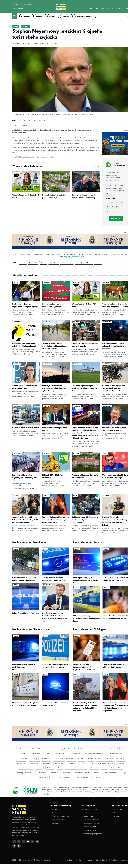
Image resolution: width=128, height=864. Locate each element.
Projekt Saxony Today (49, 788)
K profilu (114, 218)
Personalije (33, 263)
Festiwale (42, 777)
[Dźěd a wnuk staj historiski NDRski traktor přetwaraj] (86, 182)
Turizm (23, 263)
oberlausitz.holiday (90, 830)
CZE (113, 9)
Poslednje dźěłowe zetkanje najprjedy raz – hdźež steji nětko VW (25, 477)
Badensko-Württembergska (94, 754)
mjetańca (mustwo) (95, 758)
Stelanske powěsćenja (60, 816)
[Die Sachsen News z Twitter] (19, 846)
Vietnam (72, 763)
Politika (39, 16)
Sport (105, 453)
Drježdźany (53, 263)
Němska (80, 758)
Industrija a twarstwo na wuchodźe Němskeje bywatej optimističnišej (54, 388)
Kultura (52, 16)
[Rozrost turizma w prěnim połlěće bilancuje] (56, 182)
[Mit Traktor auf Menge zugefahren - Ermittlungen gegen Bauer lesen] (86, 599)
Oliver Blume (41, 773)
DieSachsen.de (88, 813)
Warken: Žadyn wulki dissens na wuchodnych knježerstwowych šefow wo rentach (55, 519)
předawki (55, 823)
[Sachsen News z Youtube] (107, 207)
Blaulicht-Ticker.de (90, 809)
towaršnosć (59, 763)
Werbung (76, 282)
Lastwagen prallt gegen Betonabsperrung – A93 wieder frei (85, 580)
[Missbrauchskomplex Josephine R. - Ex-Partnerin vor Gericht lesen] (25, 686)
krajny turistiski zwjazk (84, 263)
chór (104, 768)
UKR (102, 9)
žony (60, 768)
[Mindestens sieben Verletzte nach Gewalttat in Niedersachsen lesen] (25, 648)
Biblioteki (50, 768)
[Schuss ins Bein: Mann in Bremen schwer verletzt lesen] (55, 686)
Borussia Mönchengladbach (76, 768)
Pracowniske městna (83, 16)
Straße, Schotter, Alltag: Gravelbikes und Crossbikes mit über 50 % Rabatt (55, 346)
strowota (99, 777)
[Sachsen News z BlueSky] (117, 207)
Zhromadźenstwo (58, 820)
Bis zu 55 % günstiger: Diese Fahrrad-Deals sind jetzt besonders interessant (113, 388)
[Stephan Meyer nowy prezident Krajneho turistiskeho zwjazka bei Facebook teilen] (24, 120)
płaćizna (52, 749)
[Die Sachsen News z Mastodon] (14, 846)
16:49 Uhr (45, 43)
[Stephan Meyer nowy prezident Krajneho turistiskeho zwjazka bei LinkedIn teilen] (29, 120)
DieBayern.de (88, 816)
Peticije (123, 773)
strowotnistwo (87, 749)
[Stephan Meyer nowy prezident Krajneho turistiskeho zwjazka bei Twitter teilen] (39, 120)
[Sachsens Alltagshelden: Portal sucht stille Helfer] (26, 504)
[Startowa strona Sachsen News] (112, 202)
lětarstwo (54, 773)
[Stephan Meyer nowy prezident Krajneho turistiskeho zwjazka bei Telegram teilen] (44, 120)
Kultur (76, 674)
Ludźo (53, 777)
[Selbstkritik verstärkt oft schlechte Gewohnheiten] (26, 372)
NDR (33, 758)
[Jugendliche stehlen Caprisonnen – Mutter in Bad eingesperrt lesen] (55, 648)
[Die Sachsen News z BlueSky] (37, 841)
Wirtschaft (47, 585)
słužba (69, 860)
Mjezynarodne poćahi (114, 758)
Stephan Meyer (67, 263)
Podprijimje (56, 813)
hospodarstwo (20, 749)
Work (91, 763)
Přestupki (23, 754)
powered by (19, 8)
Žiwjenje (106, 282)
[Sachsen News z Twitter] (107, 211)
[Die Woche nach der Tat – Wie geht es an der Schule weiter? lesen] (25, 561)
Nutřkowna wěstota (38, 749)
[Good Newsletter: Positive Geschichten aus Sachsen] (56, 462)
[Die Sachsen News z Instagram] (23, 841)
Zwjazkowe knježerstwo (68, 749)
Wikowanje (66, 773)
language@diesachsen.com (74, 257)
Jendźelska (21, 763)
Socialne (46, 282)
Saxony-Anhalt (65, 777)
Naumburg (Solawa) (82, 773)
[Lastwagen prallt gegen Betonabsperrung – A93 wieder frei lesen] (86, 561)
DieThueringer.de (89, 827)
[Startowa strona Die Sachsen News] (14, 841)
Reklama (16, 173)
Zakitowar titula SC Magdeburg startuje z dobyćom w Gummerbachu (85, 519)
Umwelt (106, 587)
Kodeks (78, 860)
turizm (98, 263)
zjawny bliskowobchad (83, 777)
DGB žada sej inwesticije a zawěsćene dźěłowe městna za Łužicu (84, 388)
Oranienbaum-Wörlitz (105, 763)
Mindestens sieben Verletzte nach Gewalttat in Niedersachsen (23, 667)
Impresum (88, 860)
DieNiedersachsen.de (91, 820)
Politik (76, 636)
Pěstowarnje (36, 754)
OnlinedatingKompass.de (92, 834)
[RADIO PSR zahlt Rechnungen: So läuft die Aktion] (86, 291)
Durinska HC (34, 763)
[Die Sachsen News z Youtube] (28, 841)
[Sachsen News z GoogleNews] (107, 202)
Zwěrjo (82, 763)
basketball (23, 758)
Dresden (17, 43)
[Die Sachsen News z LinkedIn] (19, 841)
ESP (107, 9)
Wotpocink (25, 16)
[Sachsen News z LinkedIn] (117, 202)
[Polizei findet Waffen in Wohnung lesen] (25, 596)
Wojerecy (121, 763)
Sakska (43, 263)
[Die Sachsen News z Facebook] (32, 841)
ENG (97, 9)
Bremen (39, 768)
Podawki (65, 16)
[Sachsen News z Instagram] (121, 202)
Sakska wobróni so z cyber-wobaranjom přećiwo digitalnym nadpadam (115, 346)
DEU (91, 9)
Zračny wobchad (110, 773)
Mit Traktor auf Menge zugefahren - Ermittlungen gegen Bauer (86, 618)
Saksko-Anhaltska (115, 754)
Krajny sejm (101, 749)
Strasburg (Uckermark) (24, 773)
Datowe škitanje (102, 860)
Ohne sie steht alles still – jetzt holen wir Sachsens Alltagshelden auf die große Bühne (26, 519)
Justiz (16, 549)
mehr (31, 314)
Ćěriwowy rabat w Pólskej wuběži (26, 428)
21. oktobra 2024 (31, 43)
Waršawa (94, 768)
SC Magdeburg (45, 758)
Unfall (76, 549)
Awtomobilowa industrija (64, 758)
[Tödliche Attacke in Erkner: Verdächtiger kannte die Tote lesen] (55, 561)
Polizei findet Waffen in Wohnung (25, 613)
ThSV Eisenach (75, 754)
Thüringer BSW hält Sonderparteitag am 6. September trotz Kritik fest (84, 667)
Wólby (96, 773)
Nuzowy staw (60, 754)
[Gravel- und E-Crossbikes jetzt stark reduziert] (56, 330)
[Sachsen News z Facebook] (112, 207)
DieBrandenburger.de (91, 823)
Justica (47, 754)
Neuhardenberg (26, 768)
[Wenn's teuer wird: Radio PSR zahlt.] (26, 182)
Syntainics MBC (116, 768)
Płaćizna (113, 749)
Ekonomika (18, 322)
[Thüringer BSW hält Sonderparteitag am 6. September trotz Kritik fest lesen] (86, 648)
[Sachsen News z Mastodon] (121, 207)
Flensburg (46, 763)
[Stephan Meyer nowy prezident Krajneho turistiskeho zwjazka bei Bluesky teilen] (34, 120)
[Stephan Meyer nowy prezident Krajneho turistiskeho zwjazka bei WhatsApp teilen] (19, 120)
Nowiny (15, 26)
